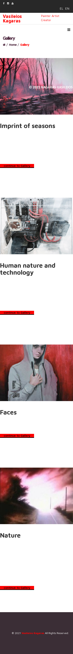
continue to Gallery (17, 165)
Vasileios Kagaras (33, 633)
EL (61, 8)
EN (67, 8)
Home (13, 44)
